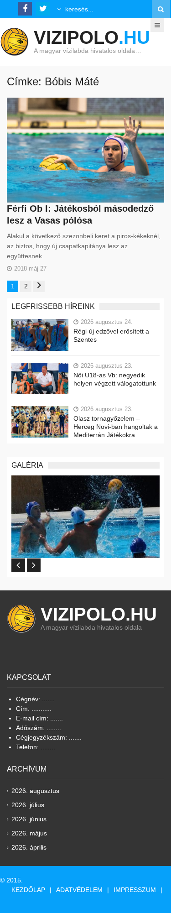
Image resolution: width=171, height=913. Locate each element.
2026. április (29, 847)
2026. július (27, 805)
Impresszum (135, 889)
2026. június (29, 819)
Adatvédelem (79, 889)
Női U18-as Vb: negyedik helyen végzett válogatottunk (114, 379)
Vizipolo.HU (99, 614)
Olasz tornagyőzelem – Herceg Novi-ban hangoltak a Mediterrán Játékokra (115, 426)
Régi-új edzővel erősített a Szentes (111, 335)
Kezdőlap (28, 889)
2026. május (29, 833)
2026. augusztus (35, 790)
